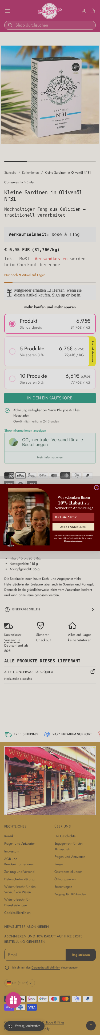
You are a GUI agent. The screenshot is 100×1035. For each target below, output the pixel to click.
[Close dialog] (96, 487)
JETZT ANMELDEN (73, 526)
